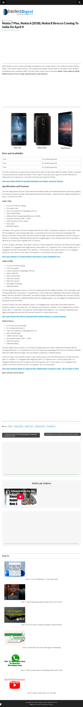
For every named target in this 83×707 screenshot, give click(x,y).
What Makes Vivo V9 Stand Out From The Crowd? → (62, 434)
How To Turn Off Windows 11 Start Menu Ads (42, 579)
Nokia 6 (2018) (18, 426)
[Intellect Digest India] (18, 11)
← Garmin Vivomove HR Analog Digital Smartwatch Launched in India (20, 435)
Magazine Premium (35, 704)
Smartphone (8, 20)
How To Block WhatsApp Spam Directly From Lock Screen (41, 602)
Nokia (10, 426)
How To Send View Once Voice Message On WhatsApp (41, 647)
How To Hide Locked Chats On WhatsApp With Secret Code (41, 670)
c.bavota (50, 704)
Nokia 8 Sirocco (40, 426)
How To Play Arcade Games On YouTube (41, 693)
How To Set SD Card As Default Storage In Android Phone (41, 625)
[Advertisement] (41, 48)
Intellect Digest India (39, 702)
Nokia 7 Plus (29, 426)
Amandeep (7, 30)
